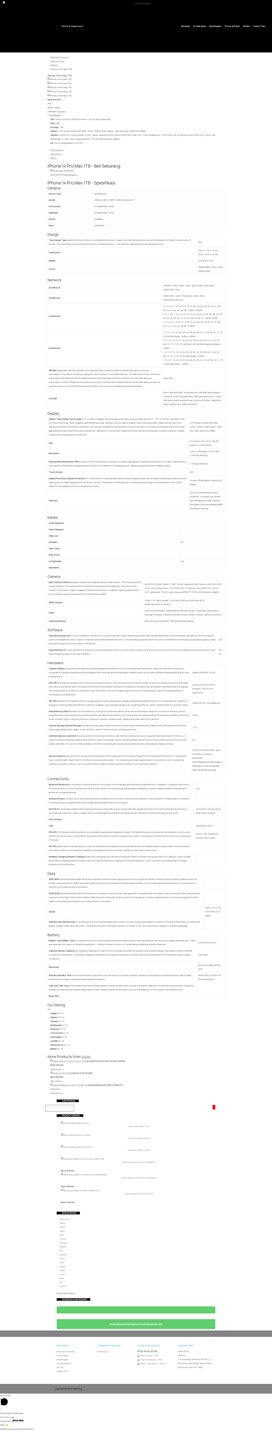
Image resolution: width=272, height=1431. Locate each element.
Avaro (62, 1274)
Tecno (63, 1238)
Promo (60, 1367)
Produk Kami (199, 26)
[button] (136, 1309)
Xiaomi (63, 1246)
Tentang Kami (64, 1363)
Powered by (6, 1421)
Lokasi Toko (259, 26)
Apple (86, 1056)
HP (61, 1282)
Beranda (185, 26)
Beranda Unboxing (66, 1351)
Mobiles (62, 111)
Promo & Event (232, 26)
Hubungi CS (103, 1351)
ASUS (62, 1270)
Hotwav (63, 1242)
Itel (61, 1250)
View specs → (57, 1069)
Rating (53, 158)
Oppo (62, 1230)
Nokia (62, 1226)
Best (62, 1278)
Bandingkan (215, 26)
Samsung (64, 1219)
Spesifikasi (55, 154)
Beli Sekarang (56, 150)
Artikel (246, 26)
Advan (63, 1266)
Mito (62, 1234)
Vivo (62, 1262)
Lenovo (63, 1286)
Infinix (62, 1258)
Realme (63, 1254)
